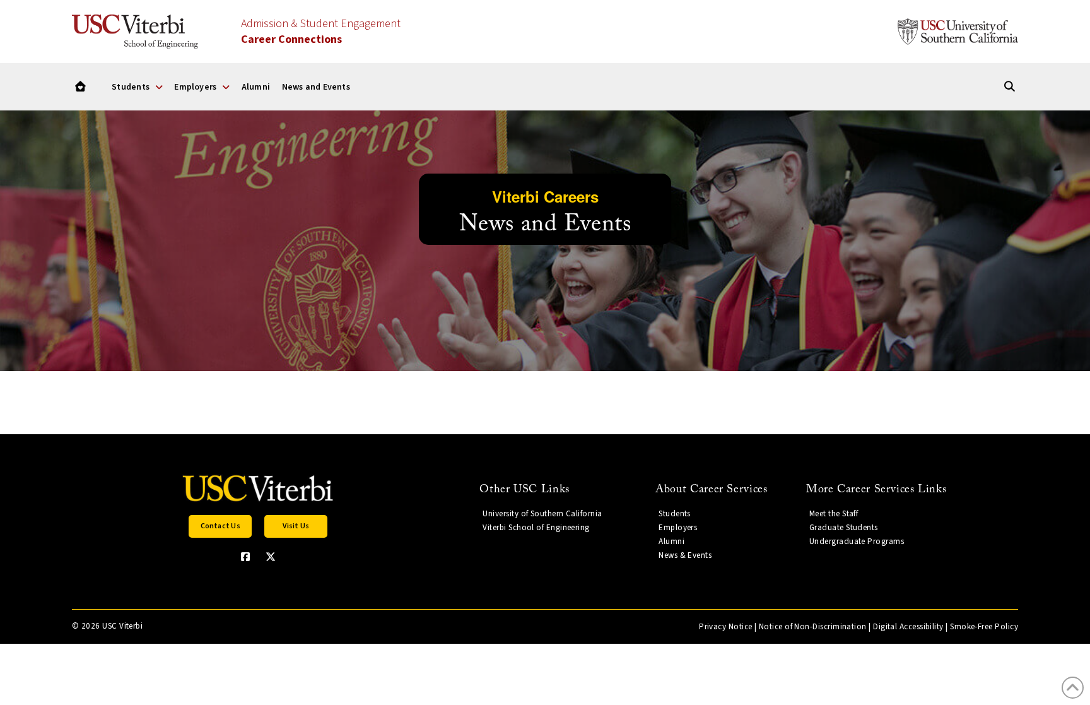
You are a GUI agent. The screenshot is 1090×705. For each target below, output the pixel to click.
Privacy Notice (725, 626)
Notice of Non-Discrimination (813, 626)
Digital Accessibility (908, 626)
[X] (270, 556)
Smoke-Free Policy (984, 626)
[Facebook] (245, 556)
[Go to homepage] (80, 86)
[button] (220, 526)
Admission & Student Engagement (321, 31)
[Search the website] (1009, 86)
